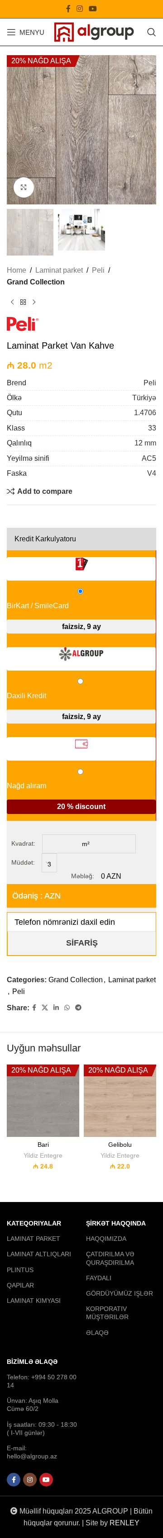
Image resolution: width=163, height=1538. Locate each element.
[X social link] (45, 1008)
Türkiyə (144, 398)
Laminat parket (59, 270)
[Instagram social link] (79, 9)
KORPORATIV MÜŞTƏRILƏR (107, 1312)
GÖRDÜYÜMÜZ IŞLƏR (119, 1293)
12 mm (145, 443)
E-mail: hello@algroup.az (32, 1452)
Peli (98, 270)
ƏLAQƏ (97, 1332)
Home (16, 270)
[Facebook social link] (68, 9)
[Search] (152, 32)
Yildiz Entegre (43, 1155)
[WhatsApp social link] (67, 1008)
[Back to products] (23, 302)
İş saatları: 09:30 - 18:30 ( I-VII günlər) (42, 1428)
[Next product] (34, 302)
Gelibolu (120, 1144)
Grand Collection (36, 282)
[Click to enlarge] (24, 187)
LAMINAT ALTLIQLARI (39, 1254)
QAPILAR (20, 1285)
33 (152, 428)
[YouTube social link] (93, 9)
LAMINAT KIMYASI (34, 1300)
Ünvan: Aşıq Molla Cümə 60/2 (32, 1405)
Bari (43, 1144)
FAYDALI (98, 1278)
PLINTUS (20, 1269)
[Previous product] (12, 302)
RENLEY (124, 1523)
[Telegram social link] (78, 1008)
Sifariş (82, 942)
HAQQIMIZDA (106, 1239)
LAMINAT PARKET (33, 1239)
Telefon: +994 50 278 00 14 (42, 1381)
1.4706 (145, 412)
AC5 (149, 458)
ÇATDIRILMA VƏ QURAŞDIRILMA (110, 1258)
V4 (151, 473)
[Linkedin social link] (56, 1008)
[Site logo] (93, 31)
